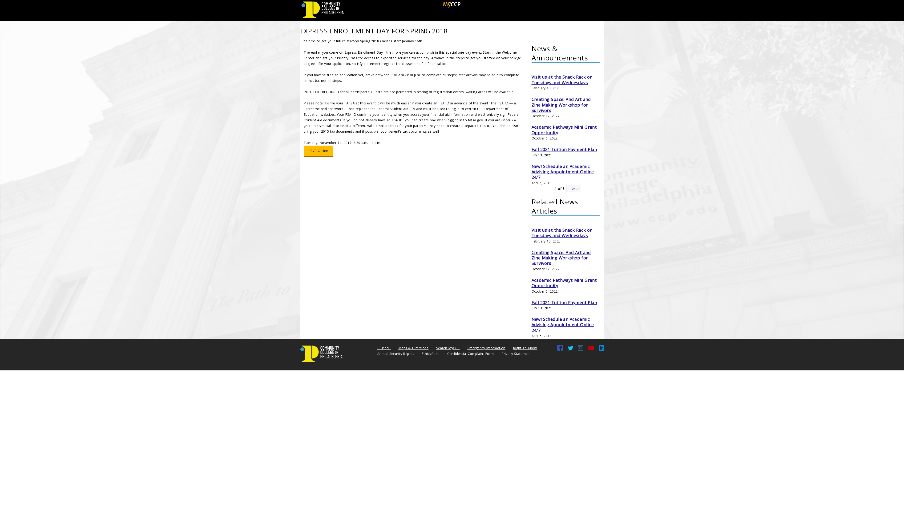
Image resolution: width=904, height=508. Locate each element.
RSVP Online (318, 150)
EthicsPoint (431, 353)
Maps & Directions (413, 348)
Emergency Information (486, 348)
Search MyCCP (448, 348)
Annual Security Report (396, 353)
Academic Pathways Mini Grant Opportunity (564, 129)
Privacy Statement (516, 353)
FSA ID (443, 103)
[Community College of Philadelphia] (322, 18)
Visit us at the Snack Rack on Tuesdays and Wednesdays (562, 79)
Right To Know (525, 348)
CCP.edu (384, 348)
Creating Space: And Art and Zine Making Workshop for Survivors (561, 104)
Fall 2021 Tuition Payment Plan (564, 149)
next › (574, 188)
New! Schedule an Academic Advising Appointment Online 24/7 (563, 171)
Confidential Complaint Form (470, 353)
